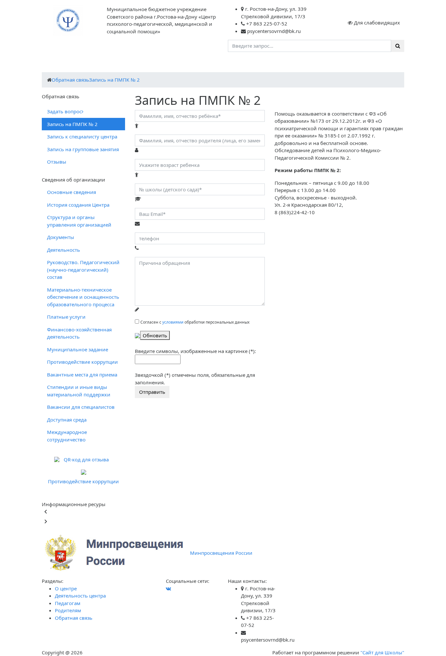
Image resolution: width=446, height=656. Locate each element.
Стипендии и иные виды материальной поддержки (78, 391)
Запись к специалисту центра (82, 136)
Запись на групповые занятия (83, 149)
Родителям (187, 63)
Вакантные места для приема (82, 374)
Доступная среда (67, 419)
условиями (172, 322)
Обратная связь (229, 63)
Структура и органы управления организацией (79, 221)
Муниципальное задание (77, 349)
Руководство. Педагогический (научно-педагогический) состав (83, 269)
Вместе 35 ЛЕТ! (304, 63)
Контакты (269, 63)
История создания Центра (78, 204)
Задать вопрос (64, 111)
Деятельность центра (103, 63)
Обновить (155, 335)
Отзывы (56, 161)
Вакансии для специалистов (81, 407)
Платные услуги (66, 316)
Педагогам (151, 63)
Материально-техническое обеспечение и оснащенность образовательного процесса (83, 297)
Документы (60, 237)
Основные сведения (71, 192)
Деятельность (63, 250)
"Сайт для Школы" (382, 652)
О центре (56, 63)
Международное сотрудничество (67, 436)
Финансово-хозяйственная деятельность (79, 333)
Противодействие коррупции (82, 362)
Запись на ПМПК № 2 (114, 79)
